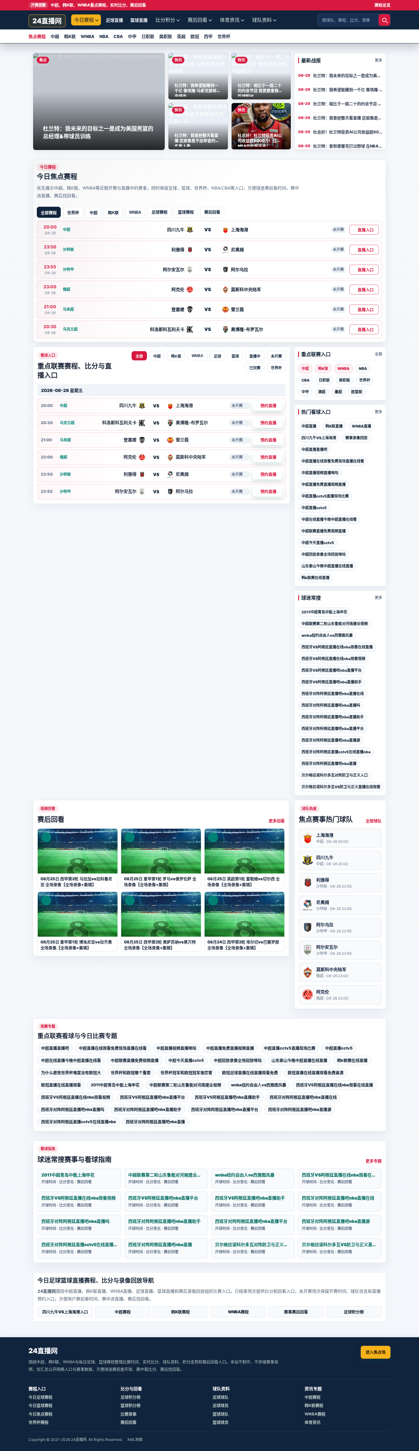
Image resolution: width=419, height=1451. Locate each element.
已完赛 (254, 368)
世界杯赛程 (38, 1422)
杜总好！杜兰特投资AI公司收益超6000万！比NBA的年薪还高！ (347, 131)
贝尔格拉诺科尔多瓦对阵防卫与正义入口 (335, 775)
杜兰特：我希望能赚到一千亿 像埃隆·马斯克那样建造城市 (347, 89)
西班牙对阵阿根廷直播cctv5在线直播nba (336, 752)
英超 (181, 36)
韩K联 (70, 36)
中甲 (132, 36)
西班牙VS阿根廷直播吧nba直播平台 (332, 670)
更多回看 (277, 820)
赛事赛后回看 (296, 1311)
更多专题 (374, 1160)
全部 (139, 356)
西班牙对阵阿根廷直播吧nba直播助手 (333, 717)
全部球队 (374, 820)
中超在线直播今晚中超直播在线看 (329, 519)
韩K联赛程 (180, 1311)
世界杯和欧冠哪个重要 (131, 1072)
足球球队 (221, 1397)
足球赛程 (159, 211)
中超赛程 (123, 1311)
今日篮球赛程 (40, 1405)
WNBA (87, 36)
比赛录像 (128, 1413)
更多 (378, 60)
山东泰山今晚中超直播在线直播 (327, 566)
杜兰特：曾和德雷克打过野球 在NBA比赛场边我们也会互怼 (347, 146)
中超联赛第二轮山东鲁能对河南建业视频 (335, 623)
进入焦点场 (376, 1351)
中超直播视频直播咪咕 (320, 472)
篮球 (235, 356)
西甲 (208, 36)
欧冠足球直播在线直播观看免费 (250, 1072)
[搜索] (384, 20)
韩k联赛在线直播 (315, 577)
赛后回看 (197, 20)
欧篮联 (356, 392)
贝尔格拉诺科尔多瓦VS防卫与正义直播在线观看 (341, 787)
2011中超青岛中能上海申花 (324, 612)
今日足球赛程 (40, 1397)
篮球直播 (139, 20)
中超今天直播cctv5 (318, 542)
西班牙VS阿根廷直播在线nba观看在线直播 (337, 647)
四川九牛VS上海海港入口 (65, 1311)
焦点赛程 (37, 36)
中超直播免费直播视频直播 (324, 484)
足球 (217, 356)
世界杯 (223, 36)
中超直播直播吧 (314, 449)
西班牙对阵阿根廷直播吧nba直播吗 (331, 705)
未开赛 (276, 356)
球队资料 (262, 20)
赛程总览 (382, 4)
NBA (104, 36)
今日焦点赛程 (40, 1413)
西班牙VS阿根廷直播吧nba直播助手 (332, 682)
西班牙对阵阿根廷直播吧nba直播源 (331, 740)
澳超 (321, 392)
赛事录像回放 (356, 438)
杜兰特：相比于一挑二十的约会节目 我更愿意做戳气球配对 (347, 103)
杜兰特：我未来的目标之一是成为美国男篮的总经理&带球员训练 (347, 75)
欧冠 (194, 36)
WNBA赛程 (238, 1311)
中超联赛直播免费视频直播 (324, 531)
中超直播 (309, 426)
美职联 (165, 36)
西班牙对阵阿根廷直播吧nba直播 (329, 763)
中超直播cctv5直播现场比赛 (325, 496)
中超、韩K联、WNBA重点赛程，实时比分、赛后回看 (88, 4)
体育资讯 (230, 20)
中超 (55, 36)
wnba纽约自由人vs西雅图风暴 (327, 635)
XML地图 (135, 1439)
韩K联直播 (334, 426)
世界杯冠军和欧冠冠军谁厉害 (186, 1072)
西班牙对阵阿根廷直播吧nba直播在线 (333, 693)
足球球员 (221, 1405)
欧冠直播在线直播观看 (61, 1084)
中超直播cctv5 (314, 507)
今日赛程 (84, 20)
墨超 (338, 392)
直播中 (254, 356)
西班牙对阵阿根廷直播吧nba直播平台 (333, 728)
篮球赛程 (186, 211)
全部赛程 (49, 212)
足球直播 (114, 20)
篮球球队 (221, 1413)
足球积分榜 (354, 1311)
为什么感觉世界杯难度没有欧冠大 (71, 1072)
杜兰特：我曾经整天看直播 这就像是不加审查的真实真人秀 (347, 117)
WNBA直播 (361, 426)
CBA (118, 36)
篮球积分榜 (130, 1405)
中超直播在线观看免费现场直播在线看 (333, 461)
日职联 (147, 36)
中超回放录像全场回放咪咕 (324, 554)
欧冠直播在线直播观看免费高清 (316, 1072)
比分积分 (165, 20)
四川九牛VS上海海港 (319, 438)
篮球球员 (221, 1422)
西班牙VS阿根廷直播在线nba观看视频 (333, 658)
